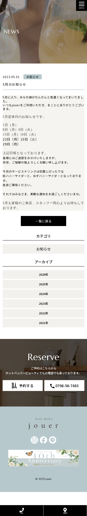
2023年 (43, 303)
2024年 (43, 294)
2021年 (43, 323)
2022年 (43, 313)
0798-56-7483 (67, 385)
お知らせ (43, 248)
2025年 (43, 284)
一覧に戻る (43, 221)
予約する (26, 385)
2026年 (43, 274)
